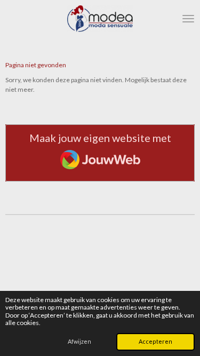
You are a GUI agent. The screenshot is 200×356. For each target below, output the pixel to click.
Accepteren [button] (155, 341)
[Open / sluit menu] (188, 18)
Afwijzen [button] (79, 341)
